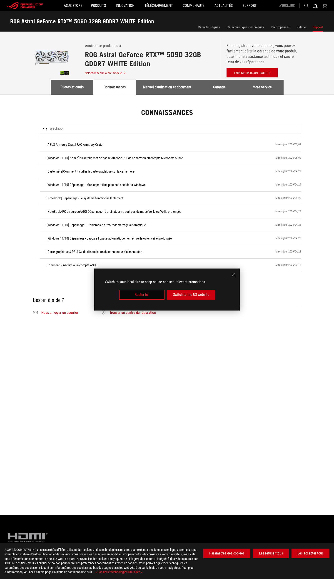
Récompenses (280, 27)
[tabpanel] (167, 212)
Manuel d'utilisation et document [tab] (167, 87)
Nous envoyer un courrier (59, 313)
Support (318, 27)
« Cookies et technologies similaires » (118, 572)
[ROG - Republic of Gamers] (25, 5)
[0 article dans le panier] (324, 5)
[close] (233, 275)
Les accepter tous (310, 553)
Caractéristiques (209, 27)
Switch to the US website (191, 294)
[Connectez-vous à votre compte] (315, 5)
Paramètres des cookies (226, 553)
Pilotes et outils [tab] (72, 87)
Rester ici (142, 294)
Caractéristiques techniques (245, 27)
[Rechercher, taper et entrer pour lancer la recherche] (306, 6)
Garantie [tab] (219, 87)
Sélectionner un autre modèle (103, 73)
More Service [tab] (262, 87)
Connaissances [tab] (115, 87)
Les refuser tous (271, 553)
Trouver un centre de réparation (133, 313)
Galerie (301, 27)
